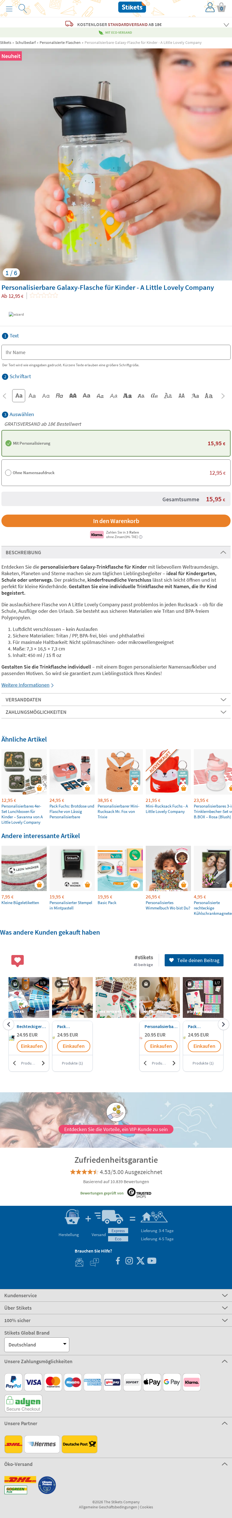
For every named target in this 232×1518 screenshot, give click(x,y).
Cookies (146, 1507)
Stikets (5, 42)
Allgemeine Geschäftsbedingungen (108, 1507)
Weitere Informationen (25, 685)
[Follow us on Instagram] (129, 1261)
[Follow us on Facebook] (117, 1261)
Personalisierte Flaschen (60, 42)
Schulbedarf (25, 42)
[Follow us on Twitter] (140, 1261)
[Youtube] (151, 1261)
